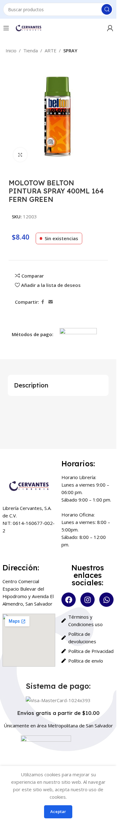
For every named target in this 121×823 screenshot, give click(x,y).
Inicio (11, 50)
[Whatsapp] (106, 599)
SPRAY (70, 50)
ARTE (50, 50)
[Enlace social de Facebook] (43, 302)
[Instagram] (87, 599)
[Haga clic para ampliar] (20, 155)
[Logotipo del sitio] (28, 27)
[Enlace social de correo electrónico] (51, 302)
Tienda (30, 50)
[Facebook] (68, 599)
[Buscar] (106, 9)
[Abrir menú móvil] (6, 28)
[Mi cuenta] (110, 28)
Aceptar (58, 811)
